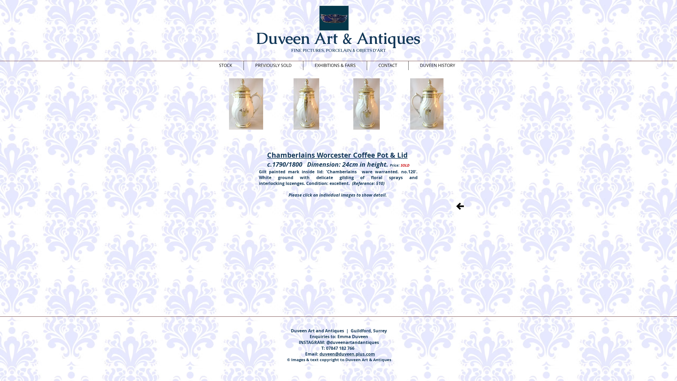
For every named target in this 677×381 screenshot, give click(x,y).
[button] (246, 104)
